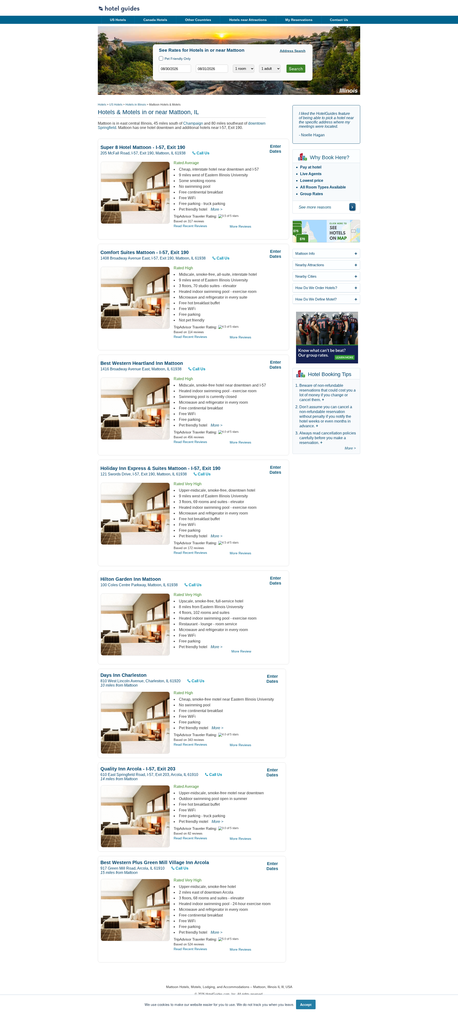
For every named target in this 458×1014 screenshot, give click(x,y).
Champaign (193, 123)
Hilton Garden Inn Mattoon (130, 579)
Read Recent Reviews (190, 226)
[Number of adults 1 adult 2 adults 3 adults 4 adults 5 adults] (270, 69)
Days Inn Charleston (123, 675)
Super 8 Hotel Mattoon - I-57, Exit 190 (142, 147)
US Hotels (118, 20)
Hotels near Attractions (248, 20)
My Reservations (298, 20)
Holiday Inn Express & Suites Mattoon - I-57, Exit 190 (160, 468)
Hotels (102, 104)
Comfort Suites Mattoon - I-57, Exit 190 (144, 252)
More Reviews (240, 226)
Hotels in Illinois (135, 104)
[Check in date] (175, 69)
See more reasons (315, 207)
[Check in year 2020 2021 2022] (166, 76)
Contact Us (339, 20)
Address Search (293, 51)
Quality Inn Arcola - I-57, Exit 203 (137, 768)
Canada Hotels (155, 20)
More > (216, 209)
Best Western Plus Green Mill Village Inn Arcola (154, 862)
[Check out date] (212, 69)
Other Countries (198, 20)
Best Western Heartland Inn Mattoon (141, 363)
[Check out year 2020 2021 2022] (203, 76)
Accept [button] (306, 1004)
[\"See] (352, 207)
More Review (241, 651)
